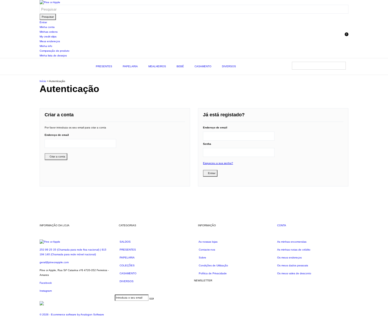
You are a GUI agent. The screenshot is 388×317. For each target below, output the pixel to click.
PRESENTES (104, 66)
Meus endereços (50, 41)
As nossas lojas (207, 241)
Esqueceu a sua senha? (218, 163)
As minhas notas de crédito (293, 249)
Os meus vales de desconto (294, 273)
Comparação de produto (54, 50)
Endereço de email (57, 134)
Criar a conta (57, 156)
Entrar (43, 22)
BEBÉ (180, 66)
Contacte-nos (206, 249)
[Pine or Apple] (50, 2)
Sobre (202, 257)
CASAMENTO (203, 66)
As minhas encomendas (291, 241)
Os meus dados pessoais (292, 265)
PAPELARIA (130, 66)
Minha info (46, 46)
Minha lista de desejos (53, 55)
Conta (281, 225)
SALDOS (125, 241)
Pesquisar (48, 16)
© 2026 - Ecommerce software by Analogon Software (72, 314)
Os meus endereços (289, 257)
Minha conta (47, 27)
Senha (207, 143)
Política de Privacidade (212, 273)
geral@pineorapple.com (54, 262)
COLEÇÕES (127, 265)
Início (43, 81)
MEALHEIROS (157, 66)
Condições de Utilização (213, 265)
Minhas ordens (49, 31)
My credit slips (48, 36)
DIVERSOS (229, 66)
